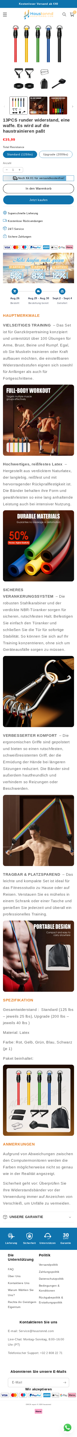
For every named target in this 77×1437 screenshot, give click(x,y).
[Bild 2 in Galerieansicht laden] (38, 105)
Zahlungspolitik (49, 1271)
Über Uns (14, 1276)
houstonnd (47, 1404)
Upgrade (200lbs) (55, 154)
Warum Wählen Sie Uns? (21, 1292)
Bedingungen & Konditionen (49, 1288)
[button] (38, 1217)
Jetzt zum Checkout (38, 200)
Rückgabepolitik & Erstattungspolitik (51, 1300)
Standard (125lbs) (20, 154)
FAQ (11, 1269)
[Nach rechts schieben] (72, 106)
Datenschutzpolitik (51, 1278)
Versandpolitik (48, 1264)
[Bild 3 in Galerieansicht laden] (58, 105)
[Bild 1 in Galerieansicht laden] (18, 105)
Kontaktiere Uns (19, 1283)
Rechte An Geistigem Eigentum (22, 1304)
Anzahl (7, 163)
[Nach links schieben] (4, 106)
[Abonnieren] (64, 1382)
